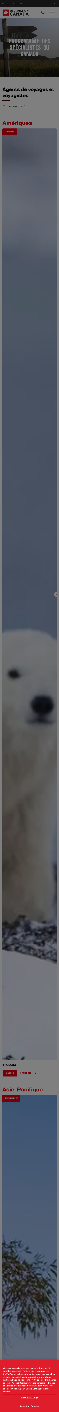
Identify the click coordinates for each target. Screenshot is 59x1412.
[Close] (55, 1363)
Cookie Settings (29, 1398)
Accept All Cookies (29, 1406)
